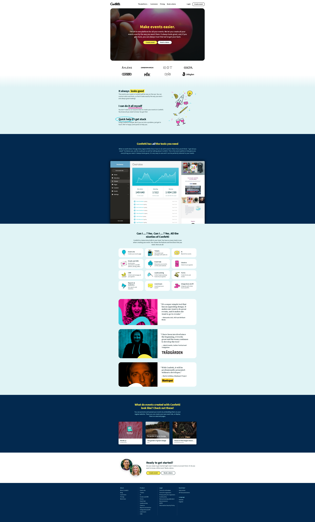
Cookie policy (163, 497)
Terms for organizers (165, 493)
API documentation (184, 493)
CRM (141, 514)
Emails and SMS (144, 497)
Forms (141, 499)
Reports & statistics (145, 507)
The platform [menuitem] (142, 4)
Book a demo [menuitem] (171, 4)
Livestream (143, 512)
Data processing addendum (166, 499)
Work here (123, 499)
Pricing (122, 497)
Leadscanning (144, 503)
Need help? (182, 488)
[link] (119, 4)
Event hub (143, 501)
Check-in (142, 505)
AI (140, 495)
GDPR (161, 503)
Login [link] (189, 4)
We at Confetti (124, 490)
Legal (161, 488)
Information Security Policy (167, 505)
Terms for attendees (165, 490)
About (122, 488)
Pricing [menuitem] (162, 4)
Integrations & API (145, 510)
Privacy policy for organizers (167, 495)
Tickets (142, 493)
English (181, 502)
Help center (182, 490)
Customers (123, 495)
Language (182, 497)
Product (142, 488)
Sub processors (163, 501)
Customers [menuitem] (154, 4)
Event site (143, 490)
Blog (121, 493)
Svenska (181, 500)
